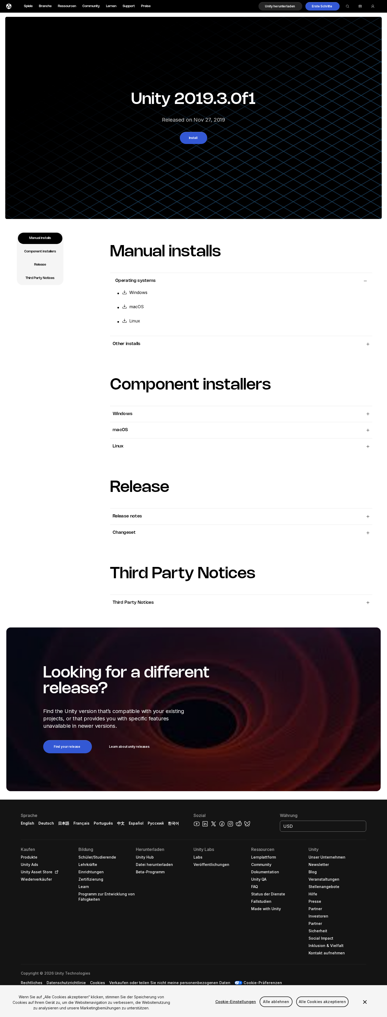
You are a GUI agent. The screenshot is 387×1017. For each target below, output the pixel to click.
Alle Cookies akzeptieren (322, 1001)
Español (136, 823)
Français (81, 823)
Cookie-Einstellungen (235, 1001)
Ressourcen (67, 6)
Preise (146, 6)
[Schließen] (365, 1002)
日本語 (63, 823)
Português (103, 823)
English (27, 823)
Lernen (111, 6)
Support (129, 6)
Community (91, 6)
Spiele (28, 6)
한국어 (173, 823)
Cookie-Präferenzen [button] (263, 982)
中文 (121, 823)
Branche (45, 6)
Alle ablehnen (276, 1001)
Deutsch (46, 823)
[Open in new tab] (55, 872)
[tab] (40, 238)
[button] (280, 6)
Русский (156, 823)
